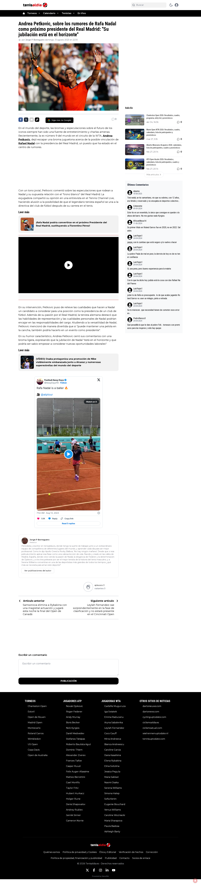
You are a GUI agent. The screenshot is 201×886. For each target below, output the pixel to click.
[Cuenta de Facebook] (94, 870)
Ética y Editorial (107, 852)
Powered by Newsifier (100, 876)
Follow (63, 382)
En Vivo (82, 13)
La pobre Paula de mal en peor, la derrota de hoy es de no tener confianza (153, 255)
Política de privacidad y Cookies (80, 852)
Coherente (137, 206)
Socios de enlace (141, 858)
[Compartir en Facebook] (20, 119)
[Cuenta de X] (87, 870)
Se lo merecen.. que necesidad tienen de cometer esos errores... (153, 312)
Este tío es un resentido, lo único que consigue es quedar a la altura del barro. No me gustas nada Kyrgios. (153, 214)
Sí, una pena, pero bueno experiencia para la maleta (149, 268)
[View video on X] (68, 454)
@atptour (47, 394)
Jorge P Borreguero (35, 40)
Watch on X (91, 402)
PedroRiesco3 (139, 318)
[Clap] (88, 587)
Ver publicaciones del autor (37, 570)
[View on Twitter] (98, 381)
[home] (24, 13)
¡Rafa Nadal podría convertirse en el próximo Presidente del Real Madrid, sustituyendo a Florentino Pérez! (71, 224)
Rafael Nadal (26, 143)
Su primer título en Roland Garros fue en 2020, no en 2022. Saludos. (153, 229)
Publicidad (111, 858)
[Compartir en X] (26, 119)
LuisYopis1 (137, 236)
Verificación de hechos (131, 852)
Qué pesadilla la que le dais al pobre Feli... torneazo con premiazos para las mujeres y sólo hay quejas (153, 326)
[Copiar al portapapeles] (37, 119)
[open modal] (176, 5)
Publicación (69, 681)
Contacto (124, 858)
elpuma (136, 191)
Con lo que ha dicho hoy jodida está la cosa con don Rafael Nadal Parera (153, 282)
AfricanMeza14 (139, 221)
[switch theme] (171, 5)
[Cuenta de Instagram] (100, 870)
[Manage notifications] (195, 881)
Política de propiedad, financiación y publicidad (76, 858)
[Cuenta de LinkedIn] (107, 870)
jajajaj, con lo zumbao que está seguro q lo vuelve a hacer (152, 242)
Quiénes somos (51, 852)
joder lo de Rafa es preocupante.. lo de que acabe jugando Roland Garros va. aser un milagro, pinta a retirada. (153, 297)
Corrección (152, 852)
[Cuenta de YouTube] (113, 870)
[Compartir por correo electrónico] (31, 119)
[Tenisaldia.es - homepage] (35, 5)
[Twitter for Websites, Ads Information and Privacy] (99, 513)
